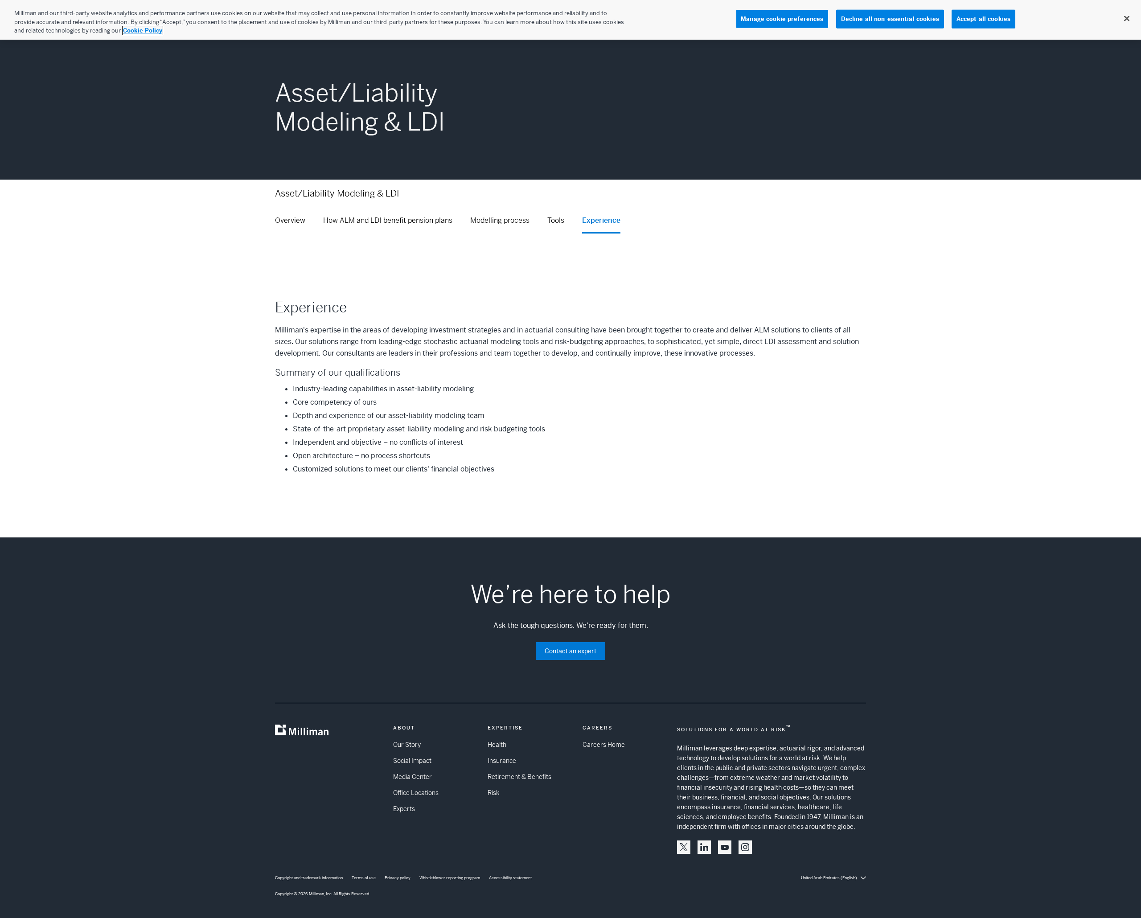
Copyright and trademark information (309, 878)
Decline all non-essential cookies (890, 19)
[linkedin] (704, 847)
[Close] (1127, 19)
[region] (570, 20)
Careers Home (604, 745)
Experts (404, 809)
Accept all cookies (983, 19)
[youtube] (724, 847)
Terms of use (364, 878)
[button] (683, 847)
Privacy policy (397, 878)
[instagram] (745, 847)
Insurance (502, 761)
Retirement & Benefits (519, 777)
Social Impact (412, 761)
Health (497, 745)
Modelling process (499, 220)
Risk (493, 793)
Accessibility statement (510, 878)
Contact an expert (570, 651)
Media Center (412, 777)
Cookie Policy (142, 30)
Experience (601, 220)
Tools (555, 220)
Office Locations (416, 793)
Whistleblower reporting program (449, 878)
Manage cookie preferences (782, 19)
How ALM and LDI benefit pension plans (387, 220)
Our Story (407, 745)
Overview (290, 220)
